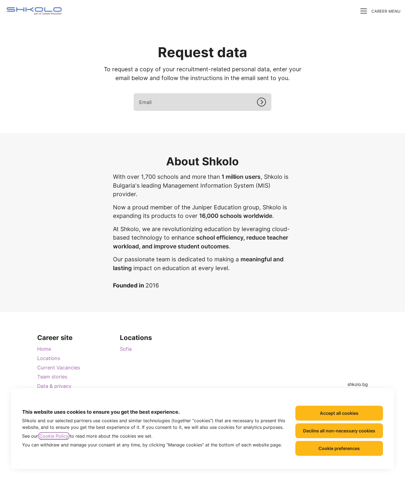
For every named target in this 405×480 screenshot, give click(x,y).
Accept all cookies (339, 413)
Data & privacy (54, 386)
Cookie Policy (53, 436)
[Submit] (264, 102)
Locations (48, 358)
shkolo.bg (357, 384)
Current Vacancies (58, 368)
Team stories (52, 377)
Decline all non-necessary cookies (339, 431)
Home (44, 349)
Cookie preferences (339, 448)
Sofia (126, 349)
